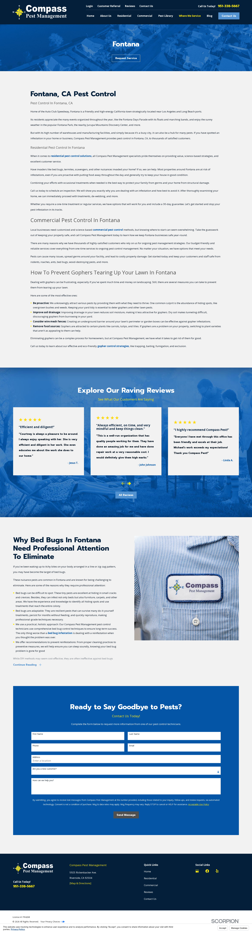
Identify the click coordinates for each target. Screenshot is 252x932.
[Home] (40, 12)
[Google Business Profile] (197, 871)
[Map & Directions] (80, 883)
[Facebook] (207, 871)
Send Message (126, 815)
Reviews (130, 6)
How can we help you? (43, 780)
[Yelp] (217, 871)
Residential (150, 878)
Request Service (126, 58)
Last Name (134, 734)
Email (131, 745)
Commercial (151, 885)
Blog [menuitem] (209, 15)
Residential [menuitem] (124, 15)
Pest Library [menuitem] (165, 15)
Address (36, 757)
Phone (36, 745)
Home (147, 871)
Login (89, 6)
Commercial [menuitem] (144, 15)
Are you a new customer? (45, 769)
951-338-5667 (228, 6)
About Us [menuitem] (105, 15)
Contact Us (146, 6)
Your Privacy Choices (50, 921)
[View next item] (129, 483)
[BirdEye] (237, 871)
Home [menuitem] (90, 15)
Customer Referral (108, 6)
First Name (38, 734)
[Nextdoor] (227, 871)
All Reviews (126, 495)
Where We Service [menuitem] (190, 15)
